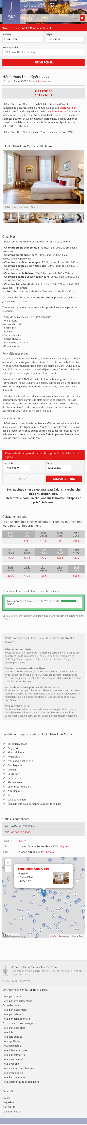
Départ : (50, 34)
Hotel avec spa (10, 1063)
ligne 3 (65, 846)
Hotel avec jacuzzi (12, 1059)
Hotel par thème (11, 1014)
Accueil (6, 1098)
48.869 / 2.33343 (20, 832)
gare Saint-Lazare (56, 111)
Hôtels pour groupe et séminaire (20, 1081)
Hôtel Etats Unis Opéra (34, 869)
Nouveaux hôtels (11, 1045)
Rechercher (43, 62)
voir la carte (42, 81)
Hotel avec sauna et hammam (19, 1068)
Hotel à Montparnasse (15, 1050)
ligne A (50, 852)
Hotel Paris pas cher (13, 1028)
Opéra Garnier (67, 107)
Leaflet (53, 936)
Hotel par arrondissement (17, 1001)
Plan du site (8, 1107)
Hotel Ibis (7, 1032)
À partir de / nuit (43, 93)
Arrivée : (7, 34)
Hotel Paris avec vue (13, 1077)
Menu (75, 18)
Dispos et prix (64, 479)
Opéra (22, 841)
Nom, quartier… (11, 47)
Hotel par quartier (12, 996)
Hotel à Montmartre (13, 1054)
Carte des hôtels (11, 1005)
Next (78, 221)
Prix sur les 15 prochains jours (19, 1023)
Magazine (8, 1102)
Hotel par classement (14, 1009)
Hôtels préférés (11, 1041)
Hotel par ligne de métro (16, 1018)
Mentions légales (12, 1111)
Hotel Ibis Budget (12, 1036)
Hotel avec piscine (12, 1073)
